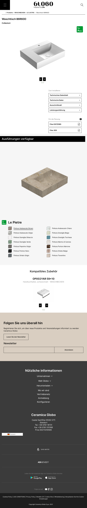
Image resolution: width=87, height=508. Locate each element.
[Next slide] (46, 305)
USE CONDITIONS (19, 497)
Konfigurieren (43, 402)
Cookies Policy (7, 497)
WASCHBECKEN (19, 12)
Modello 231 (40, 497)
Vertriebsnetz (43, 394)
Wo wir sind (43, 390)
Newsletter (10, 343)
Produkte (10, 12)
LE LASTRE (30, 12)
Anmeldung (43, 398)
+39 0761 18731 (45, 425)
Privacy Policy (30, 497)
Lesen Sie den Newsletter (16, 337)
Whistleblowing (59, 497)
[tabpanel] (43, 290)
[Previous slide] (40, 305)
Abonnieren (69, 350)
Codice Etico (49, 497)
